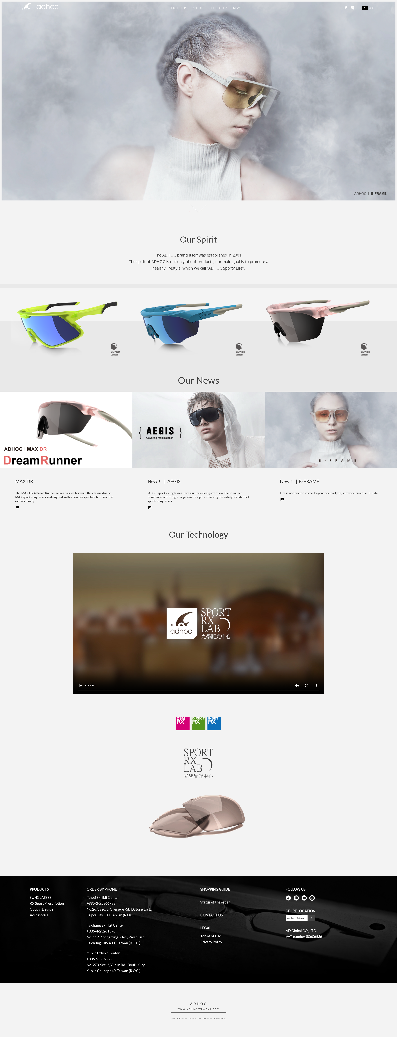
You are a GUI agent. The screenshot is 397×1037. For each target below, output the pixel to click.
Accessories (39, 915)
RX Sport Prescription (47, 903)
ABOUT (197, 8)
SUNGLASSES (40, 897)
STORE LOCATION (300, 911)
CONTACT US (211, 915)
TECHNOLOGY (218, 8)
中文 (371, 8)
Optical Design (41, 909)
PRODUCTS (179, 8)
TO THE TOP (383, 1011)
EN (365, 8)
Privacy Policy (211, 942)
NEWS (237, 8)
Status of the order (215, 902)
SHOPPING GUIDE (215, 889)
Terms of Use (210, 936)
